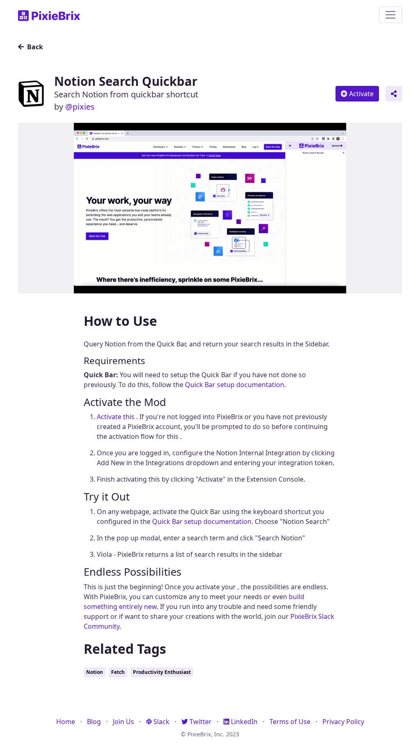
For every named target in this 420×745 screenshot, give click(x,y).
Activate (360, 93)
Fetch (118, 672)
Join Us (123, 721)
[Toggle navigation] (390, 15)
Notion (94, 672)
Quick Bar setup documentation (234, 384)
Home (65, 721)
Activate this (116, 416)
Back (34, 46)
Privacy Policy (343, 721)
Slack (160, 721)
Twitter (200, 721)
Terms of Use (289, 721)
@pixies (80, 106)
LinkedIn (243, 721)
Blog (94, 721)
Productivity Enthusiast (162, 672)
